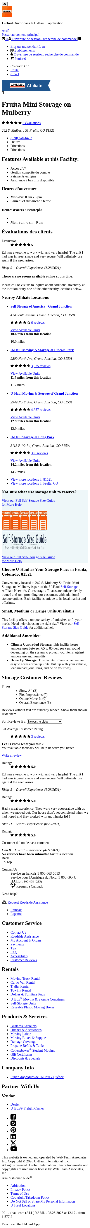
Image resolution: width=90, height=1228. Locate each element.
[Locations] (79, 39)
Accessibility (19, 956)
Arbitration (18, 1185)
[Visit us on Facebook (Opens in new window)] (13, 1118)
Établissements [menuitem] (24, 50)
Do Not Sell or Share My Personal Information (42, 1201)
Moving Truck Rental (25, 978)
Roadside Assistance (24, 936)
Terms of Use (19, 1193)
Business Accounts (23, 1026)
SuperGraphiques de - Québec (37, 1077)
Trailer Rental (19, 986)
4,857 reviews (40, 410)
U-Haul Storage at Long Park (32, 437)
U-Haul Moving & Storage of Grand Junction (44, 393)
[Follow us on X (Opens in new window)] (13, 1144)
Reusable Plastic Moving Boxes (32, 1007)
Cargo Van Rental (22, 982)
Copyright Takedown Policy (30, 1197)
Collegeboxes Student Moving (32, 1050)
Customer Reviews (23, 960)
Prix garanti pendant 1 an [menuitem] (27, 46)
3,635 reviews (40, 366)
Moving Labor (20, 1034)
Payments (17, 944)
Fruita (14, 70)
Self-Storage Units (23, 1003)
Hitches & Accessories (26, 1030)
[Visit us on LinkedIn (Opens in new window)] (13, 1138)
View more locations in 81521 (31, 479)
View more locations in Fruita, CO (34, 483)
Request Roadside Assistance (27, 902)
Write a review (12, 755)
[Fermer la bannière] (5, 4)
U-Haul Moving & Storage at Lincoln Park (42, 350)
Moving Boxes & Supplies (28, 1038)
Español (16, 914)
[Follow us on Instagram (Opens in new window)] (13, 1125)
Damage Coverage (23, 1042)
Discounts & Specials (25, 1058)
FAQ (13, 952)
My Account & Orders (26, 940)
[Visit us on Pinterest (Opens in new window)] (13, 1131)
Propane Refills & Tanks (27, 1045)
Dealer (15, 1104)
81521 (14, 74)
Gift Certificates (21, 1054)
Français (16, 910)
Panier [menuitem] (20, 59)
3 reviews (38, 736)
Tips (13, 948)
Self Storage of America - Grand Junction (41, 306)
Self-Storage (69, 587)
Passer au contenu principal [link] (20, 34)
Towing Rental (20, 990)
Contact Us (18, 932)
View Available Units (25, 330)
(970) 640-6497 (21, 138)
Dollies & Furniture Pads (27, 994)
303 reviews (39, 453)
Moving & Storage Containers (37, 999)
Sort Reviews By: (14, 721)
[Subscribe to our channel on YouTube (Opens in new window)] (13, 1150)
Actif (5, 30)
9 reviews (38, 322)
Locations (22, 1205)
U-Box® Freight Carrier (27, 1108)
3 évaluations (31, 123)
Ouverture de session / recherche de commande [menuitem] (46, 54)
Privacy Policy (20, 1189)
